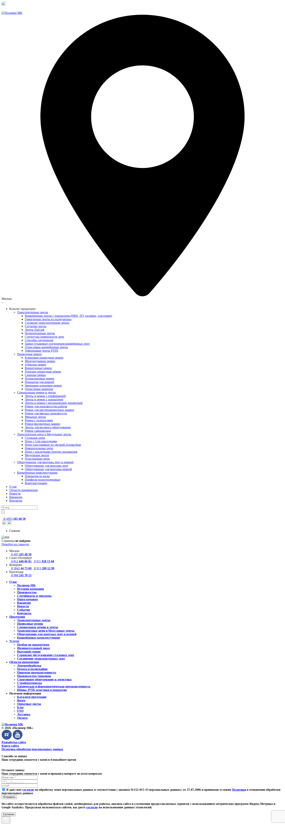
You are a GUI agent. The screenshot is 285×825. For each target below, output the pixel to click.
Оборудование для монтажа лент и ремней (45, 462)
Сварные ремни (35, 375)
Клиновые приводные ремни (44, 357)
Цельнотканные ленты (40, 333)
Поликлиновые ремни (39, 378)
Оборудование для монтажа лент (46, 465)
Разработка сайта (14, 742)
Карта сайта (10, 745)
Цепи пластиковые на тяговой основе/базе (53, 444)
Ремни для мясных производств (46, 413)
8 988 (20, 575)
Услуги (14, 641)
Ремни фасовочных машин (42, 423)
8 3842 (20, 568)
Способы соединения (39, 340)
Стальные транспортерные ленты (47, 322)
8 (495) (14, 518)
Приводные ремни (29, 354)
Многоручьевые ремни (40, 361)
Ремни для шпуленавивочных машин (49, 410)
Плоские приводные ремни (43, 371)
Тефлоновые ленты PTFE (41, 350)
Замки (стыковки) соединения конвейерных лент (57, 343)
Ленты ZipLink (34, 329)
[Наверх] (6, 819)
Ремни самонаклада (38, 430)
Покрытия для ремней (39, 382)
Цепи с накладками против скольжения (51, 451)
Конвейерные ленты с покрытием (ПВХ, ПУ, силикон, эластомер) (68, 315)
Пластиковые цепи (37, 458)
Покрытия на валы (37, 476)
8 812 (20, 561)
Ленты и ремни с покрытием (44, 399)
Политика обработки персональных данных (32, 749)
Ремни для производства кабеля (46, 406)
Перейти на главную (16, 544)
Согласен (8, 814)
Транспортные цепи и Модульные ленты (44, 434)
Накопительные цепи (39, 448)
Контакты (15, 500)
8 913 (43, 568)
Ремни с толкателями (39, 420)
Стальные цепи (35, 437)
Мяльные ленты (35, 417)
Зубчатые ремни (35, 364)
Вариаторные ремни (38, 368)
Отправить (9, 797)
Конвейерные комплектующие (37, 472)
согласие (28, 789)
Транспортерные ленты (32, 312)
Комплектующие (36, 483)
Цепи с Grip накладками (41, 441)
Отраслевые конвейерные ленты (46, 347)
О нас (13, 486)
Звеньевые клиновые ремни (43, 385)
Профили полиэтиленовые (42, 479)
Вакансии (15, 497)
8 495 (20, 554)
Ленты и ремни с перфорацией (45, 396)
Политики (239, 789)
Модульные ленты (37, 455)
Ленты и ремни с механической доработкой (54, 403)
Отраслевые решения (39, 389)
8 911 (43, 561)
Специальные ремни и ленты (36, 392)
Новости (15, 493)
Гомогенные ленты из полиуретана (48, 319)
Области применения (23, 490)
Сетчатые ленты (35, 326)
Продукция (17, 616)
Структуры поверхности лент (44, 336)
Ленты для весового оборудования (48, 427)
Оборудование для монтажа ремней (48, 469)
